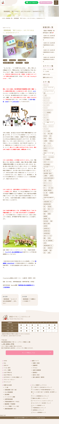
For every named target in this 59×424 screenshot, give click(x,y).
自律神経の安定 (47, 230)
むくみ (45, 126)
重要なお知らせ (47, 77)
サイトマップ (7, 382)
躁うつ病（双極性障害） (48, 240)
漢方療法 (49, 206)
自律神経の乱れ (47, 228)
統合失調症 (46, 221)
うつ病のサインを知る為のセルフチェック (42, 387)
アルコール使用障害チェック (39, 412)
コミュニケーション (47, 102)
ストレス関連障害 (47, 112)
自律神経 (45, 226)
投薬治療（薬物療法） (48, 190)
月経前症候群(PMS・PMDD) (12, 401)
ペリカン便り (7, 368)
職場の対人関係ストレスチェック (40, 398)
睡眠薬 (49, 213)
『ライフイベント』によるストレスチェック (43, 400)
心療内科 (51, 175)
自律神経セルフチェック (38, 410)
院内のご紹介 (36, 375)
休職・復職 (50, 133)
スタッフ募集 (7, 370)
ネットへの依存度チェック (39, 405)
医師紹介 (35, 372)
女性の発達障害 (47, 164)
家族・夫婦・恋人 (47, 170)
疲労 (44, 208)
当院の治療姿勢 (37, 370)
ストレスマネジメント (48, 110)
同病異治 (45, 150)
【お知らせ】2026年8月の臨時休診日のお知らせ (49, 45)
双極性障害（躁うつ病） (11, 390)
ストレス (45, 107)
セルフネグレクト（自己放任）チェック (42, 403)
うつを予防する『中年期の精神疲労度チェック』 (44, 389)
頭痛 (50, 250)
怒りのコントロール (47, 183)
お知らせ (45, 74)
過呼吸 (45, 243)
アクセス (35, 368)
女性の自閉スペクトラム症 (48, 167)
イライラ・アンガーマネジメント (48, 88)
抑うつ (45, 187)
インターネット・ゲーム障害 (48, 92)
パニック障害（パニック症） (48, 123)
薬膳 (44, 238)
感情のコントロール (47, 185)
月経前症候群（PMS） (48, 201)
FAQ (5, 363)
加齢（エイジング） (47, 145)
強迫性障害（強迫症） (8, 62)
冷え (44, 143)
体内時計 (45, 136)
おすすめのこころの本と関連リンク (13, 377)
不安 (44, 133)
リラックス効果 (47, 131)
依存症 (45, 138)
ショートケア (46, 105)
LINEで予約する (8, 372)
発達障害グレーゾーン (48, 211)
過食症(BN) (50, 247)
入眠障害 (45, 140)
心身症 (45, 180)
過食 (44, 247)
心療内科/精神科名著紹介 (49, 178)
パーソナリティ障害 (10, 397)
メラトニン (51, 126)
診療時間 (35, 365)
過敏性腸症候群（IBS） (48, 245)
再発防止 (51, 140)
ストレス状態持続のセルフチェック (41, 396)
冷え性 (49, 143)
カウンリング (46, 100)
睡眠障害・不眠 (47, 218)
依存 (50, 136)
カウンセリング (47, 97)
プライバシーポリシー (9, 379)
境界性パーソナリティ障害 (48, 153)
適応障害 (45, 250)
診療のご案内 (36, 363)
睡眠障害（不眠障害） (10, 404)
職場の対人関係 (47, 223)
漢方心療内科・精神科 (38, 377)
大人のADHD (12, 60)
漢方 (44, 206)
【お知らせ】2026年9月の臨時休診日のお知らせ (49, 38)
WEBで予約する (8, 375)
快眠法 (50, 180)
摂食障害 (51, 192)
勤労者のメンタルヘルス (48, 148)
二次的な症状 (15, 101)
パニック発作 (46, 119)
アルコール (46, 85)
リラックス (46, 128)
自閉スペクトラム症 (47, 235)
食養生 (49, 252)
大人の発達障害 (21, 60)
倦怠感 (50, 138)
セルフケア (46, 115)
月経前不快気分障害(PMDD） (48, 198)
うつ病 (5, 60)
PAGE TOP (3, 415)
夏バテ (45, 157)
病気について (19, 62)
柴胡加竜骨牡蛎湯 (47, 204)
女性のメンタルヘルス (48, 162)
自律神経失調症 (47, 233)
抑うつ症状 (51, 187)
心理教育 (45, 175)
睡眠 (44, 213)
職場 (51, 221)
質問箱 (26, 62)
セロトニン (46, 117)
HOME (5, 360)
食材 (44, 252)
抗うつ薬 (45, 192)
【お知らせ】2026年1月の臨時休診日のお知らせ (49, 59)
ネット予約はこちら (28, 353)
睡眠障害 (45, 216)
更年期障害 (46, 195)
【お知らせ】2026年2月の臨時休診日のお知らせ (49, 52)
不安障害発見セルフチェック (39, 407)
